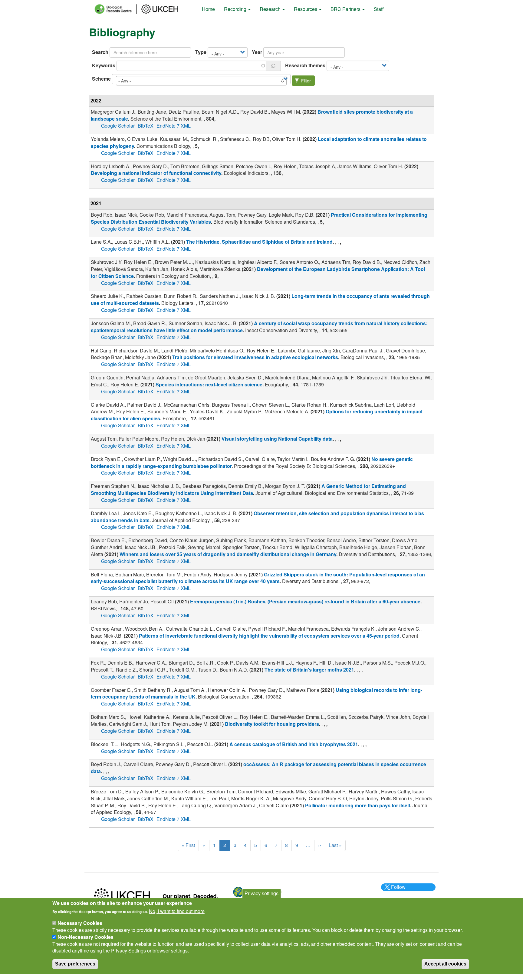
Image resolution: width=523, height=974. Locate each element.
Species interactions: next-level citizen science (209, 384)
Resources (306, 8)
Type (200, 52)
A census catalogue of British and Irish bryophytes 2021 (293, 744)
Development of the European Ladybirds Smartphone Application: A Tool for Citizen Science (258, 272)
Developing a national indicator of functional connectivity (156, 172)
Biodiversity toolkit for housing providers (272, 723)
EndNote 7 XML (173, 125)
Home (208, 8)
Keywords (103, 65)
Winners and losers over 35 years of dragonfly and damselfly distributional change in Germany (228, 554)
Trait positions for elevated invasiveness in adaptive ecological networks (255, 357)
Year (257, 52)
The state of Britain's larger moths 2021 (309, 669)
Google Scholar (118, 125)
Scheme (101, 78)
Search (100, 52)
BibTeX (145, 125)
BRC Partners (346, 8)
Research (271, 8)
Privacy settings (261, 893)
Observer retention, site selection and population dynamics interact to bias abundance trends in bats (257, 517)
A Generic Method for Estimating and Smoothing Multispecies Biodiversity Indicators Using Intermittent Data (248, 489)
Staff (379, 8)
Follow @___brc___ (397, 890)
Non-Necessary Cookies (85, 936)
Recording (236, 8)
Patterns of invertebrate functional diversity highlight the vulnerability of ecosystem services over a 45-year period (269, 635)
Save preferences (75, 963)
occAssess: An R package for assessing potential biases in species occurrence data (258, 768)
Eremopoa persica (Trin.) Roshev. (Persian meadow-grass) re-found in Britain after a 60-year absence (305, 601)
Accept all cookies (445, 963)
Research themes (305, 65)
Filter (305, 81)
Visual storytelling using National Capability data (277, 438)
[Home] (142, 9)
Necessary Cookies (80, 922)
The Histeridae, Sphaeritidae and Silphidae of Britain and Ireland (259, 241)
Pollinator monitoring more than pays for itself (357, 805)
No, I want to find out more (177, 911)
